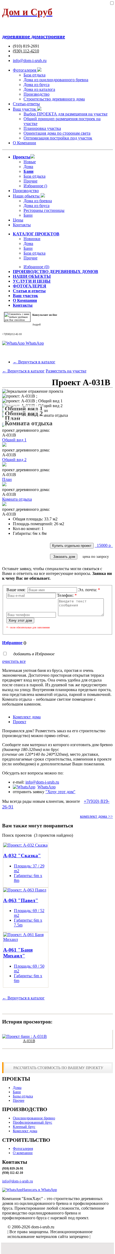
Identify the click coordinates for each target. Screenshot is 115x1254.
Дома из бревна (38, 200)
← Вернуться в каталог (34, 362)
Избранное (36, 266)
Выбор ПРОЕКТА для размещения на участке (66, 114)
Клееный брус (24, 1127)
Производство (36, 94)
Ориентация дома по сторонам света (57, 133)
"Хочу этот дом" (60, 791)
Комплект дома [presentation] (27, 717)
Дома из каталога (39, 89)
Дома (28, 166)
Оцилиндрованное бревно (34, 1118)
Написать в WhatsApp (39, 1190)
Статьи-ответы (26, 104)
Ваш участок (25, 109)
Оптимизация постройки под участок (58, 138)
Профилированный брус (32, 1122)
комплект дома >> (96, 816)
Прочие (30, 181)
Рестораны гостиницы (44, 210)
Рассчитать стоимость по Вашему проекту (58, 1068)
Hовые (30, 161)
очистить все (14, 661)
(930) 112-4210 (26, 51)
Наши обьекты (27, 196)
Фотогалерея (25, 70)
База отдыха (34, 75)
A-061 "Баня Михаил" (18, 953)
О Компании (24, 143)
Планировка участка (42, 128)
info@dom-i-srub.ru (30, 60)
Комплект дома (25, 1131)
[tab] (63, 717)
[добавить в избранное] (111, 3)
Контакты (22, 225)
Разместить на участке (66, 371)
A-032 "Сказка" (22, 855)
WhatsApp (34, 343)
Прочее (18, 1101)
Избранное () (35, 186)
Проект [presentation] (19, 721)
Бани (28, 215)
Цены (18, 220)
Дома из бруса (36, 84)
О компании (23, 1153)
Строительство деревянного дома (54, 99)
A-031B (29, 1041)
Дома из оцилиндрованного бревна (56, 79)
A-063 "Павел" (20, 900)
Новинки (32, 238)
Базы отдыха (23, 1096)
